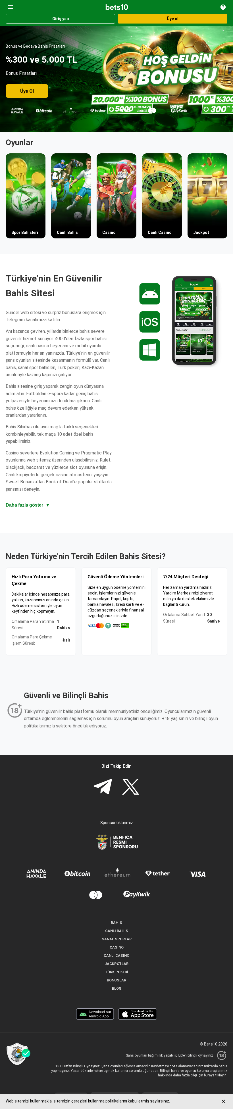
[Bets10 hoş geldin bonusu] (116, 79)
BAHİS (116, 922)
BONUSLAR (116, 980)
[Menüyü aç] (10, 7)
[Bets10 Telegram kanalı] (103, 787)
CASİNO (117, 947)
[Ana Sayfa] (117, 7)
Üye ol (172, 18)
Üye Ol (27, 91)
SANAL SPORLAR (117, 939)
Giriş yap (60, 18)
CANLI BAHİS (116, 931)
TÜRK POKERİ (116, 972)
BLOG (116, 988)
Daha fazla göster (28, 505)
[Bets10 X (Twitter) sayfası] (131, 787)
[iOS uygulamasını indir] (137, 1014)
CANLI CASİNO (116, 955)
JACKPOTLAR (116, 964)
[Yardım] (223, 7)
